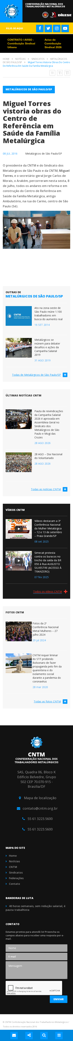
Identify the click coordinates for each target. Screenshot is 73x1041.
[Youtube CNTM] (65, 28)
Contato (14, 884)
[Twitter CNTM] (48, 28)
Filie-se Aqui (14, 28)
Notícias (20, 59)
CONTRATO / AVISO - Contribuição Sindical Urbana (21, 43)
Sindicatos (37, 59)
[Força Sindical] (46, 14)
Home (6, 59)
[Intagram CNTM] (56, 28)
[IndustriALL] (54, 14)
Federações (16, 878)
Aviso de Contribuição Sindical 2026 (53, 43)
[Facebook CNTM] (40, 28)
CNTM (13, 867)
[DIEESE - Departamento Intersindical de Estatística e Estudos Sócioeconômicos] (65, 14)
